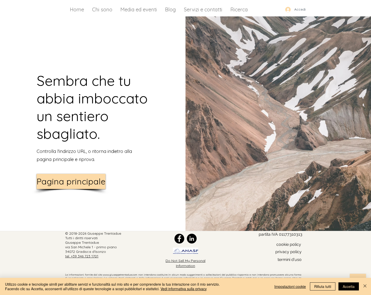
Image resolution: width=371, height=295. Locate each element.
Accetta (349, 286)
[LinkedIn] (192, 239)
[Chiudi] (365, 286)
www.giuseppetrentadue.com (120, 274)
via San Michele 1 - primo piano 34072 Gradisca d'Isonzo (91, 249)
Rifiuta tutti (322, 286)
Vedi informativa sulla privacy (184, 288)
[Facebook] (179, 239)
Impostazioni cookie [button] (290, 286)
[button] (288, 252)
